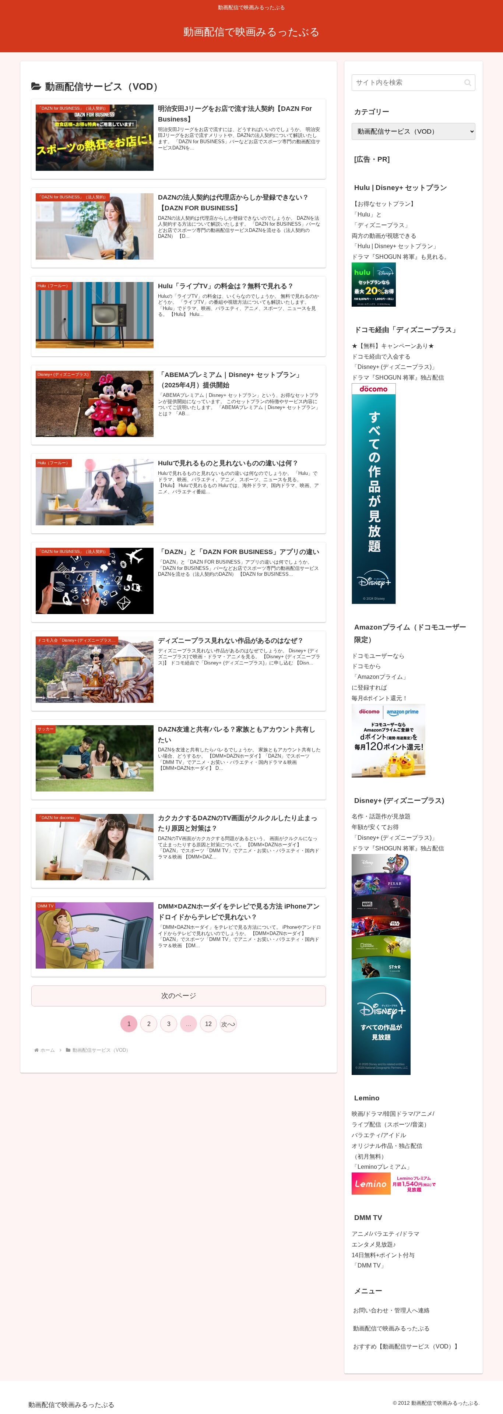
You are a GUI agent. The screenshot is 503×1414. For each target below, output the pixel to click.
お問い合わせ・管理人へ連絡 (391, 1310)
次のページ (178, 995)
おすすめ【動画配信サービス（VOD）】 (406, 1346)
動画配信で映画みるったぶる (391, 1328)
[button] (467, 82)
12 (208, 1024)
